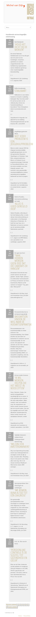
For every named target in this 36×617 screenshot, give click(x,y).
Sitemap (20, 615)
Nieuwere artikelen (11, 604)
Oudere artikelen (12, 607)
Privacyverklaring (27, 615)
